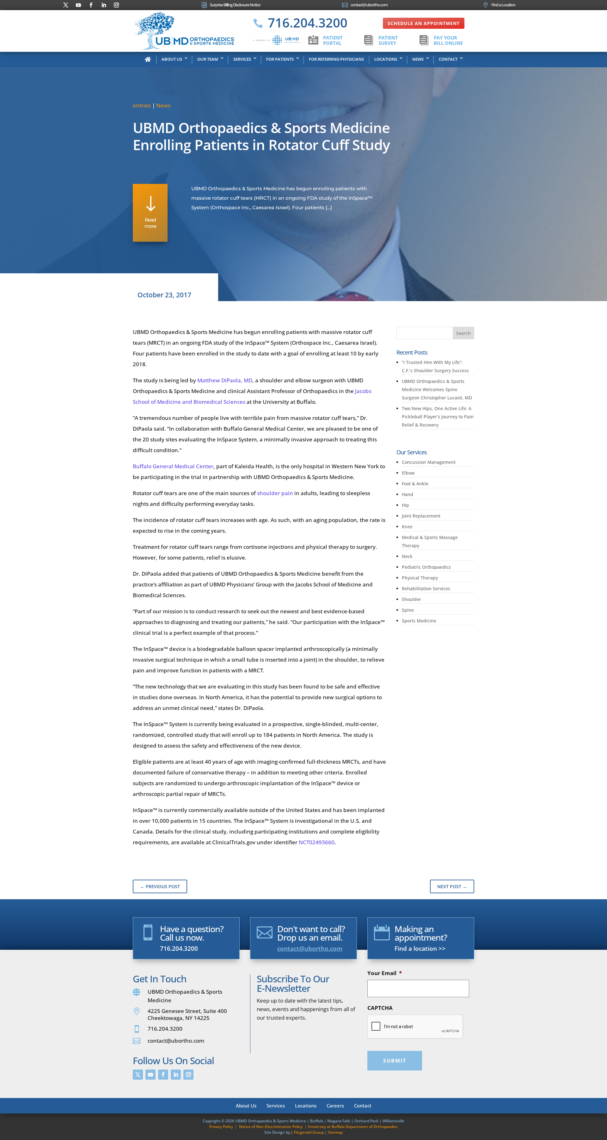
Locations (385, 59)
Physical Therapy (420, 578)
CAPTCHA (380, 1007)
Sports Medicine (419, 621)
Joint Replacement (421, 516)
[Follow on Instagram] (116, 5)
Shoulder (411, 599)
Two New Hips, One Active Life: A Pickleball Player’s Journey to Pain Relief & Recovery (438, 416)
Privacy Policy (221, 1126)
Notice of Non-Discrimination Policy (271, 1126)
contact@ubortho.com (309, 948)
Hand (407, 494)
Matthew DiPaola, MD (224, 380)
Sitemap (335, 1132)
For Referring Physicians (336, 59)
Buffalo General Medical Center (173, 466)
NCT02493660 (316, 842)
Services (242, 59)
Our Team (207, 59)
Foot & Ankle (415, 484)
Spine (408, 610)
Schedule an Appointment (424, 23)
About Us (172, 59)
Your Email (384, 973)
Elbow (408, 473)
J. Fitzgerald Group (307, 1132)
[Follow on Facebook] (91, 5)
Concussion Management (429, 462)
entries (142, 105)
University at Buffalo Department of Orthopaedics (353, 1126)
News (418, 59)
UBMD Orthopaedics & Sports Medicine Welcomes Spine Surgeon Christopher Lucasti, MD (437, 389)
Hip (405, 505)
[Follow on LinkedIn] (104, 5)
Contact (448, 59)
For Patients (280, 59)
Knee (407, 527)
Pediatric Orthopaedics (426, 567)
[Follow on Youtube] (78, 5)
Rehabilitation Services (426, 588)
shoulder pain (275, 493)
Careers (335, 1105)
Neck (407, 556)
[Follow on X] (66, 5)
